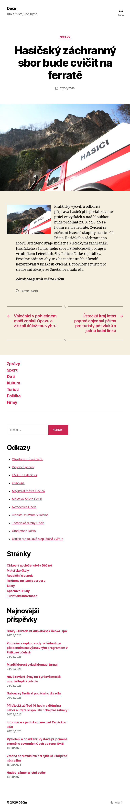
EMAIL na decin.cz (24, 475)
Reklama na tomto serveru (26, 580)
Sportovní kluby (18, 591)
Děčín (12, 8)
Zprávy (65, 37)
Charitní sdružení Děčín (27, 459)
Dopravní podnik (23, 467)
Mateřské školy (18, 570)
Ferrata (25, 291)
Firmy (12, 402)
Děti (11, 376)
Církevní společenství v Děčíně (29, 565)
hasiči (34, 291)
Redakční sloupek (20, 575)
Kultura (13, 383)
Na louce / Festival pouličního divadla (34, 693)
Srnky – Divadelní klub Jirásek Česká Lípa (37, 631)
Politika (14, 395)
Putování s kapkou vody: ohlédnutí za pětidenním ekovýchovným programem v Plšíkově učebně (37, 647)
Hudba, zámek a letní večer (26, 772)
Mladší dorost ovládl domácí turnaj (32, 664)
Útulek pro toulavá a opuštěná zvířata (37, 539)
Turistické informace (22, 596)
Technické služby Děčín (28, 523)
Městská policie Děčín (27, 499)
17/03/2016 (67, 88)
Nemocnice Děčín (24, 507)
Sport (12, 370)
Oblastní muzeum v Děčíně (30, 515)
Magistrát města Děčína (28, 491)
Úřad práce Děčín (24, 531)
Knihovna (18, 483)
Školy (11, 586)
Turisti (12, 389)
